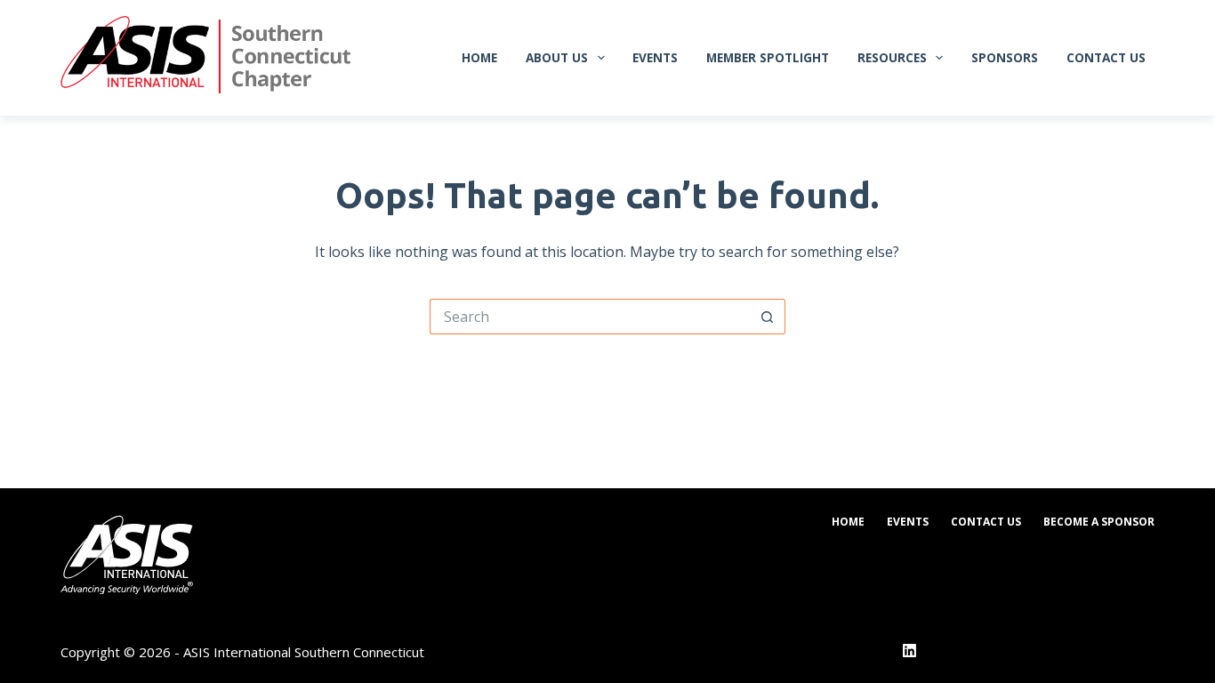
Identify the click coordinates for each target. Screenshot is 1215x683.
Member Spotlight (767, 57)
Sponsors (1004, 57)
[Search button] (767, 316)
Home (479, 57)
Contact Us (1106, 57)
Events (655, 57)
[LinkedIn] (909, 650)
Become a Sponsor (1099, 522)
